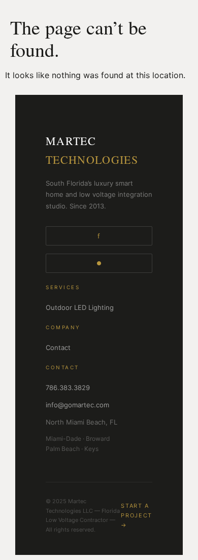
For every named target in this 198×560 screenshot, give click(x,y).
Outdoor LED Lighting (80, 307)
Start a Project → (136, 515)
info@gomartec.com (77, 405)
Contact (58, 347)
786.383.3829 (68, 387)
